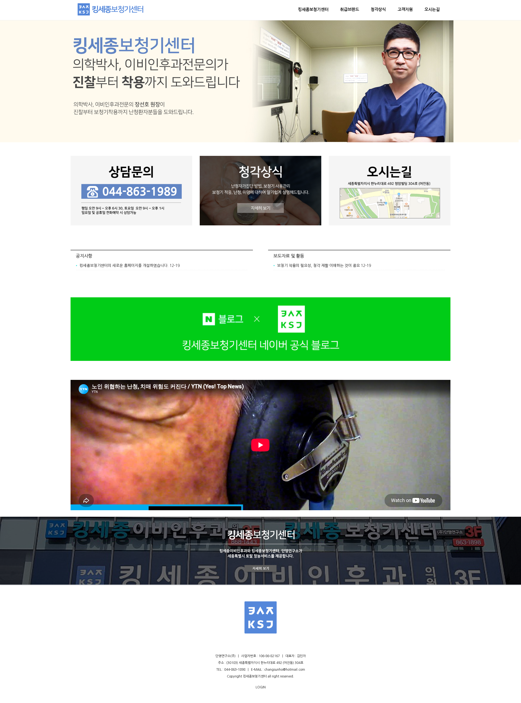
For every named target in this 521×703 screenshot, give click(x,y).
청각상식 (378, 9)
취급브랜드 (349, 9)
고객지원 (405, 9)
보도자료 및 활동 (289, 256)
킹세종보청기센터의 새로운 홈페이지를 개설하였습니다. (124, 265)
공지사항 (84, 256)
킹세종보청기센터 (313, 9)
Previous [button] (68, 80)
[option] (260, 81)
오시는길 (432, 9)
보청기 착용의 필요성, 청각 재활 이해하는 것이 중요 (318, 265)
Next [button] (453, 80)
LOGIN (261, 687)
